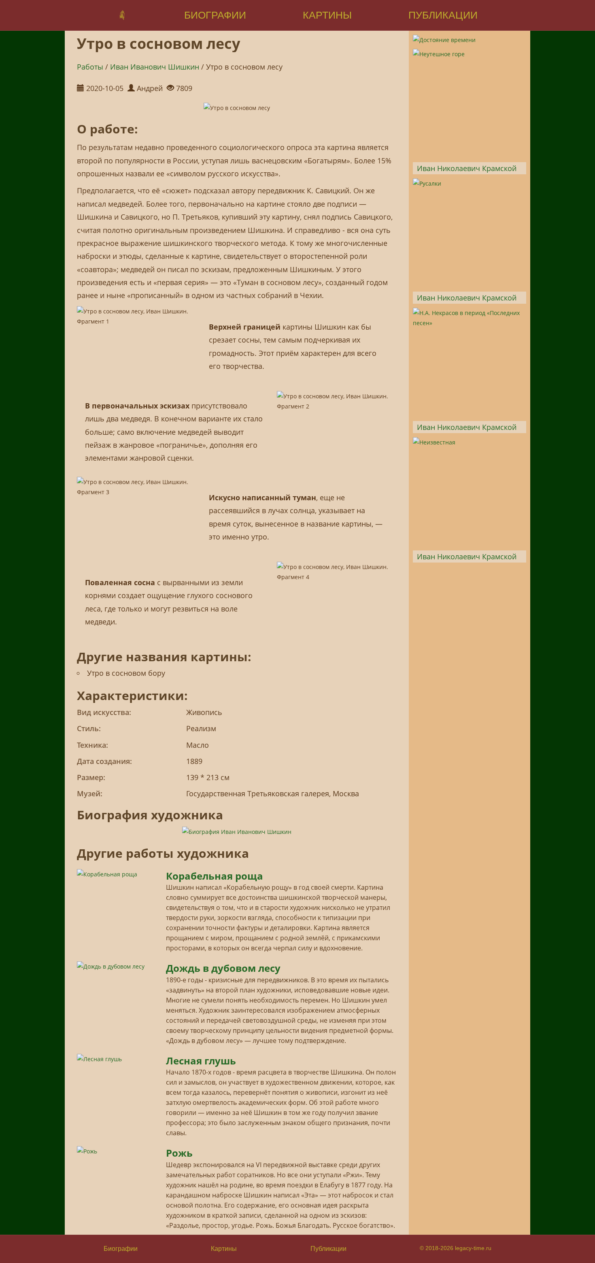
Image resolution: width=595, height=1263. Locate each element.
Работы (90, 67)
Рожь (179, 1152)
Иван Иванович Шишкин (154, 67)
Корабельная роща (214, 875)
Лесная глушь (201, 1060)
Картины (224, 1248)
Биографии (121, 1248)
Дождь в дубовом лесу (223, 968)
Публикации (328, 1248)
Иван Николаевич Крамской (466, 168)
